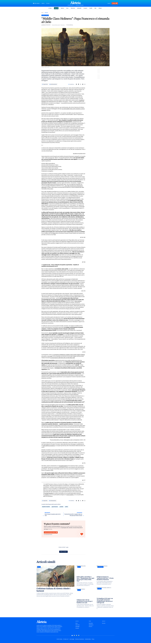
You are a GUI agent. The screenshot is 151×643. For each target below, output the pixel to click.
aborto (79, 590)
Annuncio (90, 626)
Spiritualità (79, 8)
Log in (67, 547)
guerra (79, 566)
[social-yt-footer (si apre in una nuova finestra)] (72, 635)
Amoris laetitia (70, 494)
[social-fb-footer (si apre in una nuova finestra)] (74, 635)
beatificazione (100, 566)
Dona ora (114, 3)
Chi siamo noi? (66, 639)
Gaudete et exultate (46, 506)
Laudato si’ (47, 494)
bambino (99, 588)
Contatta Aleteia (88, 639)
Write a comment (63, 551)
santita (66, 506)
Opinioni (62, 8)
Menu (50, 8)
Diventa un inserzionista (79, 639)
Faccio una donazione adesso (50, 532)
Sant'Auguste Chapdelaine (80, 5)
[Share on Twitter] (80, 84)
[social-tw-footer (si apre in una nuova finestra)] (76, 635)
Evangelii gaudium (48, 493)
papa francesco (55, 506)
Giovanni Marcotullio (56, 25)
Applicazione (91, 624)
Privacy (93, 639)
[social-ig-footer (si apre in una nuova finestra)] (78, 635)
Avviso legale (71, 639)
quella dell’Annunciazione (49, 445)
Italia (95, 8)
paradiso (61, 506)
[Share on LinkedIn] (78, 84)
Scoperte (85, 8)
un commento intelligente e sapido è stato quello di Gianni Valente (68, 354)
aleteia (39, 566)
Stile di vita (73, 8)
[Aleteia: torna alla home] (75, 2)
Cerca (48, 3)
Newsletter (91, 623)
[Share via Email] (82, 84)
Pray (55, 8)
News (67, 8)
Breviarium (63, 25)
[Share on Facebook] (76, 84)
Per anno (103, 623)
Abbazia (100, 8)
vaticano (46, 12)
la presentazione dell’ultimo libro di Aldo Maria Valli (62, 357)
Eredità (90, 8)
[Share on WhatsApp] (84, 84)
